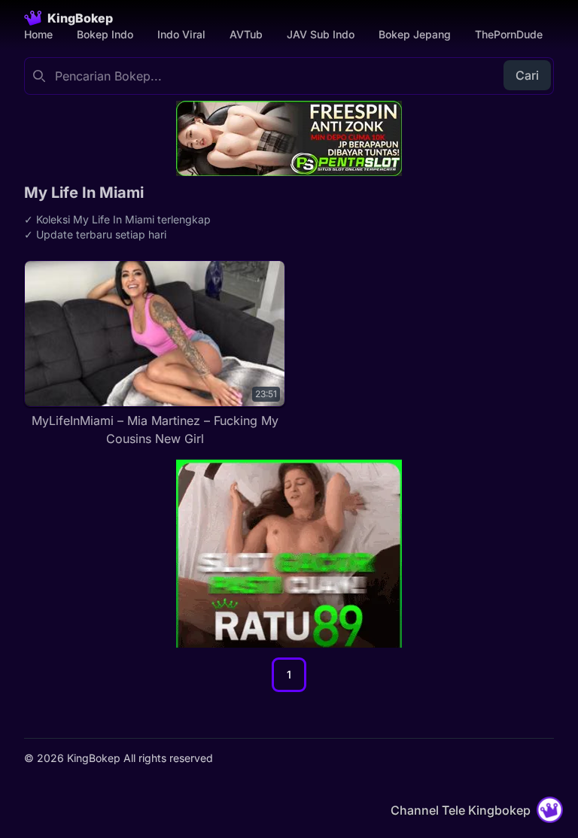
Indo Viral (181, 34)
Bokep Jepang (415, 34)
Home (38, 34)
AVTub (246, 34)
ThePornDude (509, 34)
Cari (527, 75)
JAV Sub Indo (320, 34)
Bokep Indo (105, 34)
